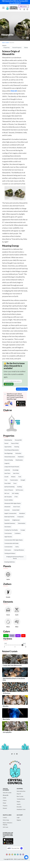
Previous (1, 48)
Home (3, 42)
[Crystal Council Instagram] (15, 754)
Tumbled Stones (21, 799)
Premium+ (24, 6)
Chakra (4, 800)
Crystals (7, 42)
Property (5, 805)
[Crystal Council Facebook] (17, 754)
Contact (5, 817)
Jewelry (19, 804)
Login (18, 817)
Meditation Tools (21, 809)
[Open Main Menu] (3, 8)
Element (5, 808)
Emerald (14, 91)
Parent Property (16, 47)
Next (29, 48)
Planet (4, 803)
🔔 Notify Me (9, 384)
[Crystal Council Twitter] (12, 754)
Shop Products (22, 389)
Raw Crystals (20, 796)
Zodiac (4, 797)
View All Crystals (7, 792)
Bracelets (19, 806)
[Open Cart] (27, 9)
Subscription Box (21, 791)
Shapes (18, 801)
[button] (26, 857)
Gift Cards (5, 827)
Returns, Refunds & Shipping (7, 823)
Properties (7, 47)
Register (19, 820)
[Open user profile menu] (24, 9)
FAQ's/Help (6, 820)
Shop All (19, 793)
